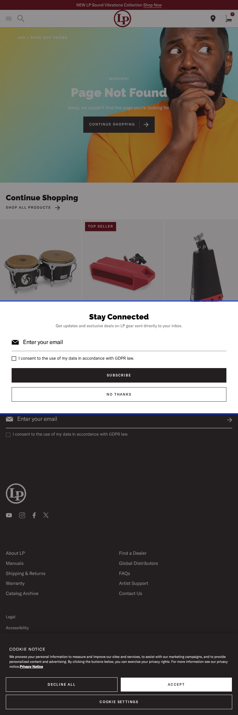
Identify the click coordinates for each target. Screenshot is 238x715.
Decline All (62, 684)
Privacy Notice (31, 667)
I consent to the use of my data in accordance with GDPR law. (76, 358)
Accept (176, 684)
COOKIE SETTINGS (119, 702)
